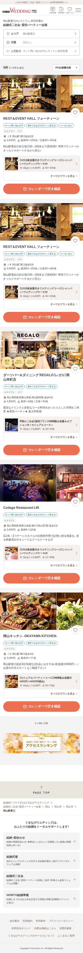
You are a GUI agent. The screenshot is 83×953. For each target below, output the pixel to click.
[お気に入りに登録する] (75, 112)
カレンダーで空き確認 (44, 188)
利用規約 (27, 920)
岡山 (47, 806)
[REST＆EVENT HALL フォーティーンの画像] (41, 93)
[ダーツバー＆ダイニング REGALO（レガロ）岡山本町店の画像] (41, 350)
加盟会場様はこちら (45, 928)
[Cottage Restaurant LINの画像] (41, 483)
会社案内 (14, 920)
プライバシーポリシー (61, 920)
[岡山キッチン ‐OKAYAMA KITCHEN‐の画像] (41, 611)
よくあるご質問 (66, 935)
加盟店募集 (65, 928)
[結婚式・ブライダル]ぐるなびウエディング (26, 802)
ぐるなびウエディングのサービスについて (31, 935)
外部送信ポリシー (21, 928)
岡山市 (58, 806)
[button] (41, 841)
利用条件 (41, 920)
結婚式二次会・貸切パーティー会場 (22, 806)
